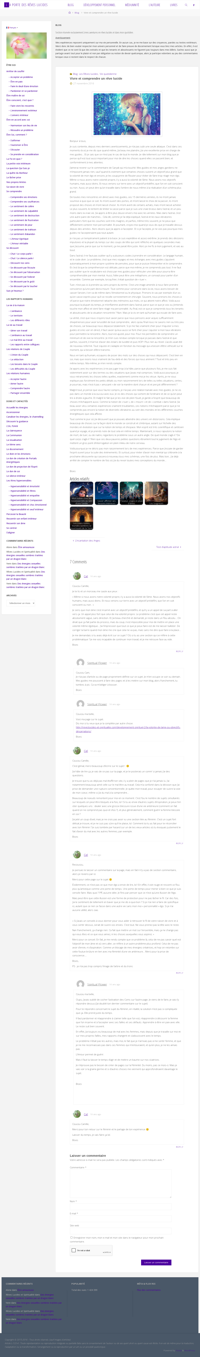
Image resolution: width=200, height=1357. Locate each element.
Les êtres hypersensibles (18, 480)
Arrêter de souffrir (15, 71)
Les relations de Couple (18, 349)
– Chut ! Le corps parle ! (20, 253)
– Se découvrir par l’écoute (22, 267)
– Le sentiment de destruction (24, 215)
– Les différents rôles (19, 320)
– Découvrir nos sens (19, 263)
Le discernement (14, 449)
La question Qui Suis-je (18, 168)
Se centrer (11, 528)
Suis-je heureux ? (15, 290)
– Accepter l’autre (17, 379)
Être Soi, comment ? (16, 134)
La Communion (14, 435)
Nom (73, 1201)
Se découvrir (12, 248)
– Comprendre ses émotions (23, 197)
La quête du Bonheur (17, 173)
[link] (186, 5)
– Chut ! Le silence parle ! (21, 258)
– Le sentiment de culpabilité (23, 211)
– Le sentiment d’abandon (22, 234)
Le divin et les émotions (18, 453)
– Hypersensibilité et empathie (24, 495)
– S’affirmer (14, 140)
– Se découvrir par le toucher (23, 286)
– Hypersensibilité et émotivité (24, 486)
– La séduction (16, 359)
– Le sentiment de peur (20, 225)
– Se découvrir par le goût (22, 281)
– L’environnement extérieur (23, 110)
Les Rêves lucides (88, 73)
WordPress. (189, 1350)
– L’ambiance (15, 311)
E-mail (74, 1213)
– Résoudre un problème (21, 130)
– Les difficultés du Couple (22, 368)
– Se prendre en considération (24, 154)
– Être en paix (15, 81)
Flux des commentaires (149, 1290)
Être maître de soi (15, 95)
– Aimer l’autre (16, 383)
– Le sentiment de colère (21, 206)
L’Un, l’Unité (12, 426)
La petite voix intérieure (18, 163)
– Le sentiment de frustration (24, 220)
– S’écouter (14, 149)
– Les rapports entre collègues (24, 344)
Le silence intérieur (15, 475)
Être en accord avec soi (18, 119)
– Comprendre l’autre (19, 388)
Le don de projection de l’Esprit (22, 466)
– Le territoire (15, 315)
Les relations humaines (18, 373)
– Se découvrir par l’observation (24, 272)
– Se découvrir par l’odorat (22, 276)
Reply (179, 651)
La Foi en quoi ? (14, 158)
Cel (86, 576)
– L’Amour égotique (18, 238)
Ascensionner (13, 412)
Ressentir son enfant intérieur (21, 518)
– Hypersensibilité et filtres (22, 490)
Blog (77, 12)
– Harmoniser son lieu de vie (23, 125)
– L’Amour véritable (18, 243)
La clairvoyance (14, 430)
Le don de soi (13, 471)
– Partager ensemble (19, 393)
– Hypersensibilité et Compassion (25, 500)
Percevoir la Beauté (16, 514)
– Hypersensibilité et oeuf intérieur (26, 509)
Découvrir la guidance (17, 421)
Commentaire (78, 1167)
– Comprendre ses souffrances (24, 201)
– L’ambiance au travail (20, 335)
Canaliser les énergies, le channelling (24, 416)
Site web (74, 1225)
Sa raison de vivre (15, 186)
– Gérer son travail (18, 330)
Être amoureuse (26, 547)
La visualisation (14, 440)
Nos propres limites (16, 182)
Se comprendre (14, 191)
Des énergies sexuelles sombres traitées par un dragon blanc (25, 555)
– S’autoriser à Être (18, 145)
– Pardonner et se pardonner (23, 91)
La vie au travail (14, 325)
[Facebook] (194, 5)
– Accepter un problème (21, 77)
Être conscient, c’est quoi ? (19, 100)
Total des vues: (79, 1290)
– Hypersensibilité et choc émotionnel (28, 504)
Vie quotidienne (108, 73)
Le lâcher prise (13, 177)
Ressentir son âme (15, 523)
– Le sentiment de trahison (22, 229)
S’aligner (10, 532)
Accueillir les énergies (17, 407)
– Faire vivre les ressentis (21, 105)
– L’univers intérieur (18, 115)
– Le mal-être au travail (20, 340)
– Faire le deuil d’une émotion (23, 86)
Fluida (178, 1350)
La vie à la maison (15, 305)
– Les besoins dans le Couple (23, 364)
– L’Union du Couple (18, 354)
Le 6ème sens (13, 444)
